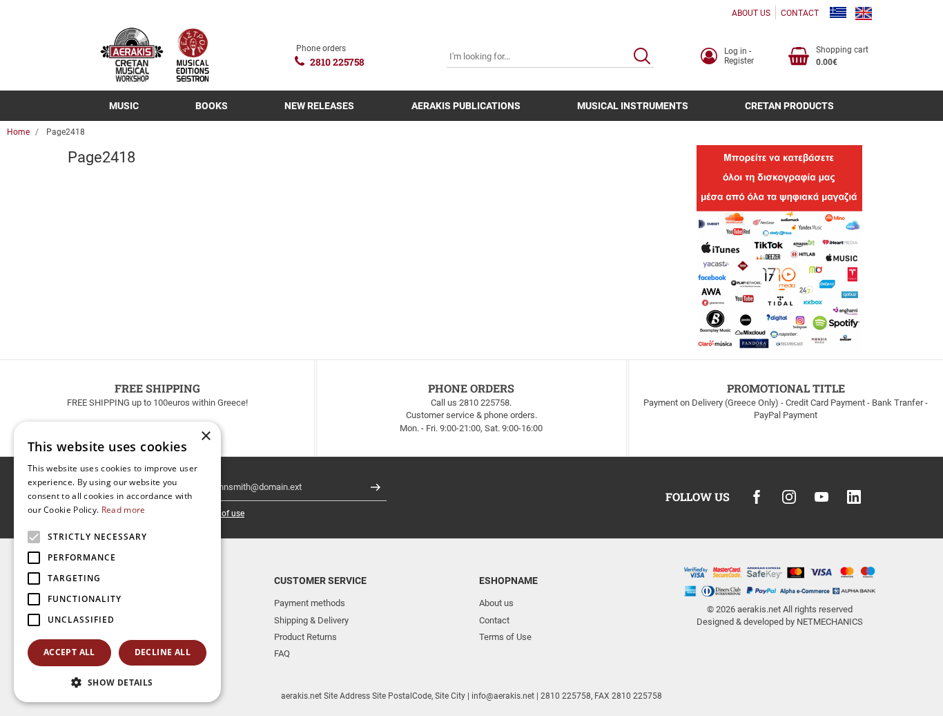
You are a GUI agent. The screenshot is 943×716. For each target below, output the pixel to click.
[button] (117, 681)
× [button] (205, 436)
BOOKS (211, 105)
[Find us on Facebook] (757, 497)
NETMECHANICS (830, 621)
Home (18, 132)
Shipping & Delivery (311, 620)
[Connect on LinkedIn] (854, 497)
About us (496, 603)
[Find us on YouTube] (821, 497)
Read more (123, 510)
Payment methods (309, 603)
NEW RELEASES (319, 105)
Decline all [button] (163, 652)
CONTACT (800, 13)
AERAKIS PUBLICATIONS (466, 105)
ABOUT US (751, 13)
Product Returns (305, 637)
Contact (494, 620)
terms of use (221, 513)
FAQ (282, 653)
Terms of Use (505, 637)
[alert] (117, 562)
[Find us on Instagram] (789, 497)
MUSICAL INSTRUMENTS (632, 105)
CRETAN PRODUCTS (789, 105)
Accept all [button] (69, 652)
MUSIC (124, 105)
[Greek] (838, 13)
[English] (863, 13)
